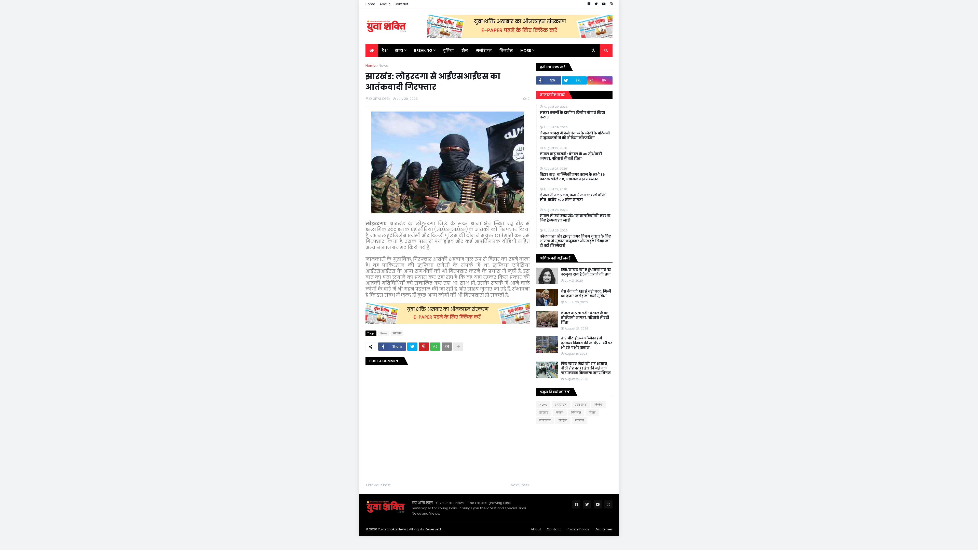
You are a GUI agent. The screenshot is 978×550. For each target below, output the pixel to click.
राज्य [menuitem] (399, 50)
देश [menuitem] (384, 50)
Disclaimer (604, 529)
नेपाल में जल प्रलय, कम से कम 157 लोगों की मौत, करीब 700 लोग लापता (573, 197)
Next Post (519, 485)
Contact (402, 4)
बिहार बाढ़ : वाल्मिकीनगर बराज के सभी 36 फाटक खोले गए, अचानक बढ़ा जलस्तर (572, 177)
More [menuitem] (525, 50)
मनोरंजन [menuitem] (484, 50)
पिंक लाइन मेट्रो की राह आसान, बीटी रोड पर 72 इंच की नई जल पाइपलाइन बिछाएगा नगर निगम (586, 368)
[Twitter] (412, 346)
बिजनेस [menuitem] (506, 50)
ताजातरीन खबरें (552, 94)
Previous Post (379, 485)
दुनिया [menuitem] (448, 50)
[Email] (447, 346)
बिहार (592, 412)
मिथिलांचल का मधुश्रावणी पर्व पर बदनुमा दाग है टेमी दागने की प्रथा (586, 272)
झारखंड (397, 333)
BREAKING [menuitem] (423, 50)
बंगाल (559, 412)
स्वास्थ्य (579, 420)
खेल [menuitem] (464, 50)
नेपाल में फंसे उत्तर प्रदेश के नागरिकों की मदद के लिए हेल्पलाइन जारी (575, 218)
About (385, 4)
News (383, 65)
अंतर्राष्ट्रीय (561, 405)
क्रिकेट (598, 405)
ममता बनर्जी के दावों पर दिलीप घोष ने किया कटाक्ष (572, 115)
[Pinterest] (424, 346)
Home (370, 4)
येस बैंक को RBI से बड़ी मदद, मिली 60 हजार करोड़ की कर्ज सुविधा (586, 293)
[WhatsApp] (435, 346)
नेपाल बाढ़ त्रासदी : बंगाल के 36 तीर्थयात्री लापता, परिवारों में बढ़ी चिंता (571, 156)
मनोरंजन (545, 420)
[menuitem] (371, 50)
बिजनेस (576, 412)
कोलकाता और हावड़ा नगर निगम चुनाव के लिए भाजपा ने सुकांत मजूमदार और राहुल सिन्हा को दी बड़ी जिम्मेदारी (575, 241)
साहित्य (563, 420)
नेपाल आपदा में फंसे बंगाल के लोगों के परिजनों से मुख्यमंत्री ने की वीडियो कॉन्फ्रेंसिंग (575, 135)
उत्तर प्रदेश (581, 405)
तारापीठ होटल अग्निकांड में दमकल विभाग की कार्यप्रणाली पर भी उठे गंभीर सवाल (586, 343)
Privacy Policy (578, 529)
